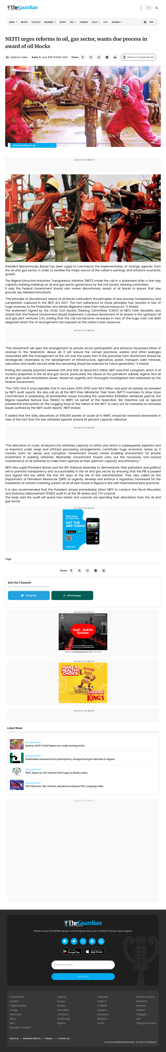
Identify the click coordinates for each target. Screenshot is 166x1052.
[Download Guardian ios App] (94, 951)
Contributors (17, 996)
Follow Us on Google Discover (140, 57)
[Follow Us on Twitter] (74, 941)
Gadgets (141, 1014)
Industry (101, 1010)
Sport (63, 22)
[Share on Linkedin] (115, 57)
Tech (94, 22)
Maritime (102, 1018)
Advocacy (15, 1014)
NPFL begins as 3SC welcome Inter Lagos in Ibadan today (56, 772)
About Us (14, 1038)
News (12, 22)
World (100, 1023)
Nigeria (61, 1023)
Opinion (84, 22)
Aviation (14, 1001)
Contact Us (64, 1038)
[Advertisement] (83, 850)
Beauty (61, 1005)
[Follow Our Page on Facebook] (65, 941)
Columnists (63, 1018)
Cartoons (62, 1014)
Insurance (103, 1014)
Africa (13, 1018)
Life (72, 22)
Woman (116, 22)
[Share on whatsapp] (99, 57)
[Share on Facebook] (82, 57)
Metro (24, 22)
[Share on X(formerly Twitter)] (91, 57)
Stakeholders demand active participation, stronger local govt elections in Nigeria (70, 759)
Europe (61, 1001)
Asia (12, 1023)
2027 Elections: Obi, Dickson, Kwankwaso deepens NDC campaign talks (64, 786)
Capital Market (18, 1005)
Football (102, 1005)
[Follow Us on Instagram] (83, 941)
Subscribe (83, 976)
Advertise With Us (32, 1038)
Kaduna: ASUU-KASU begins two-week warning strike (55, 745)
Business (49, 22)
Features (102, 996)
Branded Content (20, 1027)
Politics (36, 22)
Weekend (141, 1001)
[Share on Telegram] (107, 57)
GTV (105, 22)
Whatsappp (74, 595)
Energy (14, 1010)
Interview (141, 1005)
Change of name (146, 1023)
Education (63, 1010)
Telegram (30, 595)
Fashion (101, 1001)
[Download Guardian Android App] (71, 951)
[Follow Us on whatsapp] (101, 941)
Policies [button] (48, 1038)
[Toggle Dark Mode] (146, 7)
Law (138, 1018)
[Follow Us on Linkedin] (92, 941)
